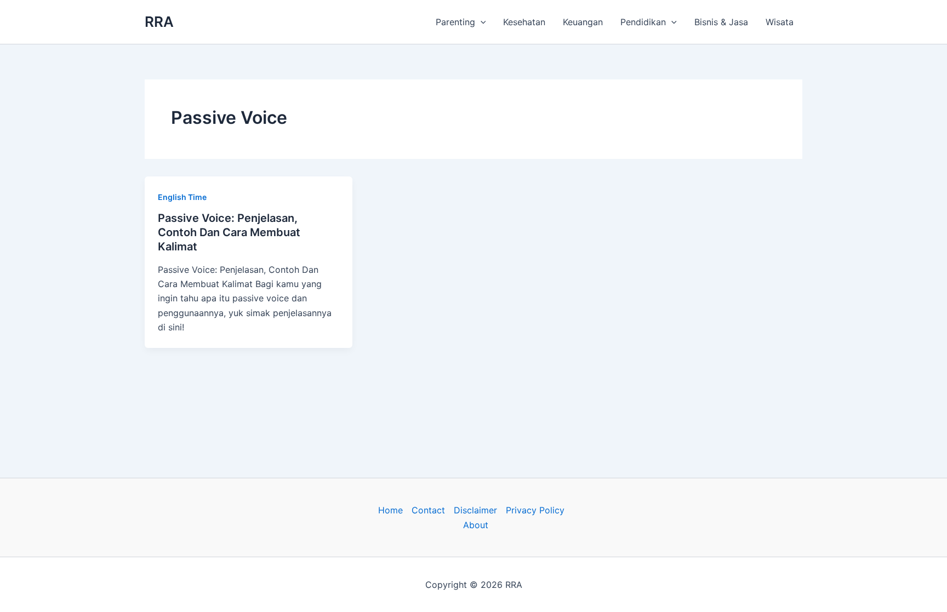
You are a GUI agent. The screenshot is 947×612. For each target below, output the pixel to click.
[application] (480, 22)
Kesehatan (524, 21)
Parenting (455, 21)
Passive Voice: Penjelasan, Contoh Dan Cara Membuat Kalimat (229, 232)
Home (390, 510)
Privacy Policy (535, 510)
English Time (182, 197)
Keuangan (583, 21)
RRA (159, 21)
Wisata (780, 21)
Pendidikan (643, 21)
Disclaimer (475, 510)
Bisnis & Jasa (721, 21)
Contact (428, 510)
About (475, 524)
